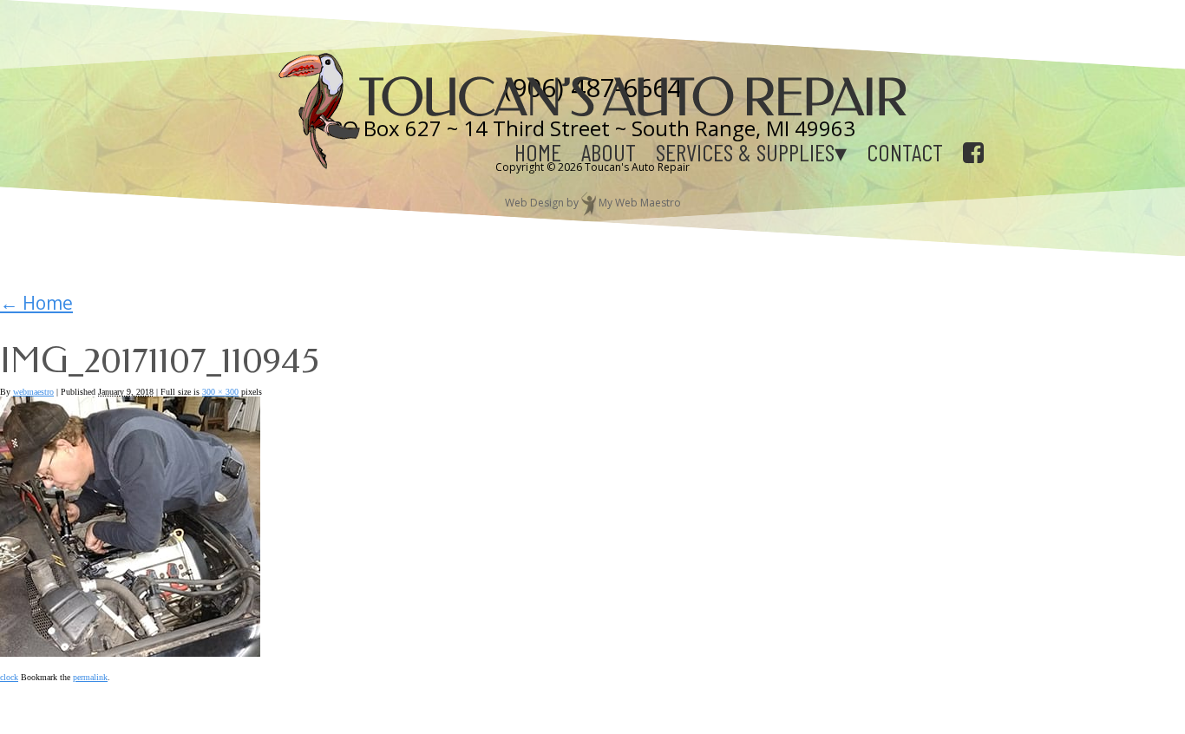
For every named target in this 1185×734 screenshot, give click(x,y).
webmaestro (33, 391)
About (608, 152)
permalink (90, 677)
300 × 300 (220, 391)
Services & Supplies (745, 152)
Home (537, 152)
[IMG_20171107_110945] (130, 650)
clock (9, 677)
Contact (905, 152)
